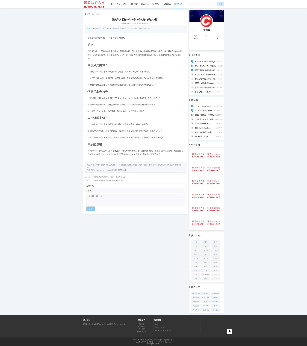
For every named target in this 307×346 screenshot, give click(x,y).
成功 (215, 254)
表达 (195, 279)
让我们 (215, 258)
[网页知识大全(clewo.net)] (94, 4)
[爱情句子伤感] (213, 155)
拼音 (215, 242)
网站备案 (196, 302)
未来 (215, 279)
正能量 (215, 250)
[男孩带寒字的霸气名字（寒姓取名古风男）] (198, 182)
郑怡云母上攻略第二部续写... (205, 119)
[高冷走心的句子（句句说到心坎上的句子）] (198, 223)
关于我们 (215, 302)
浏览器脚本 (215, 293)
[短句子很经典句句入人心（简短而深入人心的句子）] (198, 169)
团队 (205, 266)
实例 (205, 302)
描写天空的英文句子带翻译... (205, 74)
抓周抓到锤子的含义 (202, 123)
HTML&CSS (121, 4)
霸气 (195, 270)
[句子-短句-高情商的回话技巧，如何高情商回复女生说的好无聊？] (213, 182)
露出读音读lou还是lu (202, 128)
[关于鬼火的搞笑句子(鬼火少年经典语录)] (213, 169)
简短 (215, 246)
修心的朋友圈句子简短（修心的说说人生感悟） (109, 177)
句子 (195, 242)
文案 (195, 262)
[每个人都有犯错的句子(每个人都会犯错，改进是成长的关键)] (213, 209)
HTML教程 (141, 326)
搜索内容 (142, 324)
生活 (195, 246)
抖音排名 (167, 4)
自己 (195, 250)
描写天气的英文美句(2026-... (205, 83)
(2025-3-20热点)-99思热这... (205, 132)
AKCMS (205, 306)
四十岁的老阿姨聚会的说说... (205, 106)
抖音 (215, 306)
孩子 (195, 266)
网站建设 (145, 4)
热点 (215, 270)
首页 (110, 4)
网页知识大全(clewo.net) (153, 340)
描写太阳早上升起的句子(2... (205, 61)
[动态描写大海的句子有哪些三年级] (213, 223)
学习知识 (178, 4)
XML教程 (142, 329)
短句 (205, 246)
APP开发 (156, 4)
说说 (215, 262)
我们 (205, 242)
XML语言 (134, 4)
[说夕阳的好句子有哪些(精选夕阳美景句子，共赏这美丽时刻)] (213, 196)
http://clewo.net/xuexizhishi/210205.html (110, 170)
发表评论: (90, 186)
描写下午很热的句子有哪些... (205, 66)
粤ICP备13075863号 (153, 344)
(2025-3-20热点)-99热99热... (205, 110)
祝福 (205, 279)
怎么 (215, 274)
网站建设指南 (141, 331)
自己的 (196, 258)
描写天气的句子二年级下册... (205, 79)
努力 (205, 254)
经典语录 (206, 274)
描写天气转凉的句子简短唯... (205, 87)
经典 (205, 262)
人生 (195, 274)
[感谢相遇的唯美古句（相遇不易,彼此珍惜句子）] (198, 209)
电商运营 (196, 306)
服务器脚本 (205, 298)
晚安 (195, 254)
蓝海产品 (206, 310)
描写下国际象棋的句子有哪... (205, 70)
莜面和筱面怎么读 (201, 136)
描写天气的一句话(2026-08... (205, 91)
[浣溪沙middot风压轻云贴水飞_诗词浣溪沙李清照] (198, 155)
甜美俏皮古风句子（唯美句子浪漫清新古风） (108, 180)
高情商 (206, 258)
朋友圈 (206, 250)
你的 (215, 266)
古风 (205, 270)
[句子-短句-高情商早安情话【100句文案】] (198, 196)
